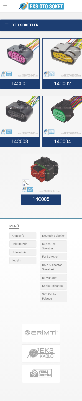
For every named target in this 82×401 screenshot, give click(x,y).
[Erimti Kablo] (41, 333)
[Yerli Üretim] (41, 373)
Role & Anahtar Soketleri (52, 267)
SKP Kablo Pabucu (49, 296)
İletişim (16, 260)
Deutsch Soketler (53, 235)
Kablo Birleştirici (52, 286)
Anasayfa (18, 235)
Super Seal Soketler (49, 246)
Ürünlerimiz (19, 252)
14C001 (19, 83)
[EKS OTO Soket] (41, 353)
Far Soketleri (50, 256)
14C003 (19, 141)
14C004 (62, 141)
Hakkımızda (19, 244)
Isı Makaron (49, 277)
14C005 (41, 199)
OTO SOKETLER (24, 25)
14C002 (62, 83)
